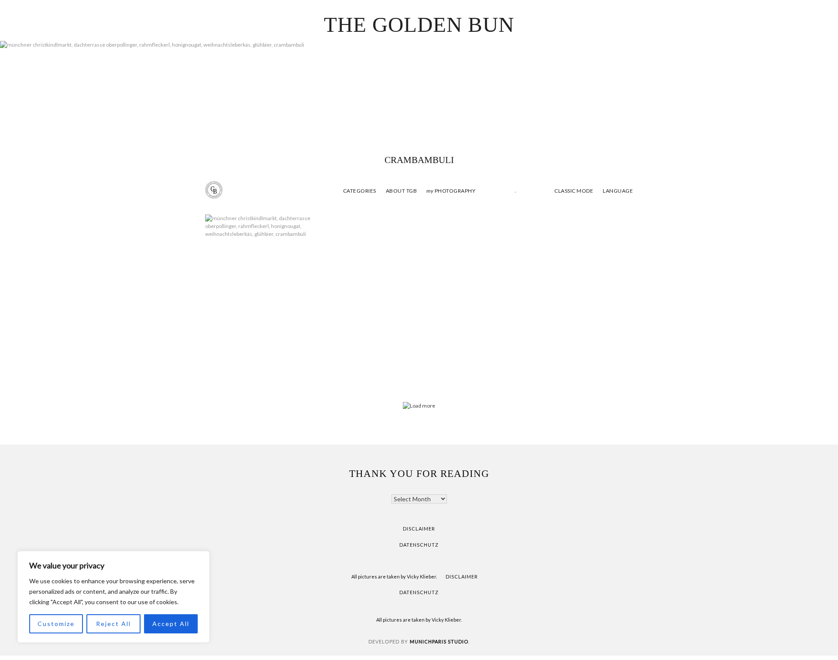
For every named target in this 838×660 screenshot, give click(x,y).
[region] (113, 597)
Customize (56, 623)
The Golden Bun (419, 25)
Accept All (170, 623)
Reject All (113, 623)
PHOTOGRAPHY (450, 190)
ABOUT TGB (401, 190)
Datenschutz (419, 545)
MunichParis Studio (439, 641)
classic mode (573, 190)
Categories (359, 190)
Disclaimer (419, 528)
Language (618, 190)
